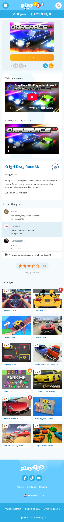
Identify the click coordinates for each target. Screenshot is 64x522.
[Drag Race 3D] (32, 37)
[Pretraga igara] (58, 5)
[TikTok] (32, 478)
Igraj (32, 57)
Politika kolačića (32, 508)
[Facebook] (25, 478)
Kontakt (31, 486)
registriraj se (42, 14)
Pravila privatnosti (13, 508)
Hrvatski (32, 495)
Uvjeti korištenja (52, 508)
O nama (43, 486)
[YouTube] (39, 478)
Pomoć (20, 486)
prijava (21, 14)
